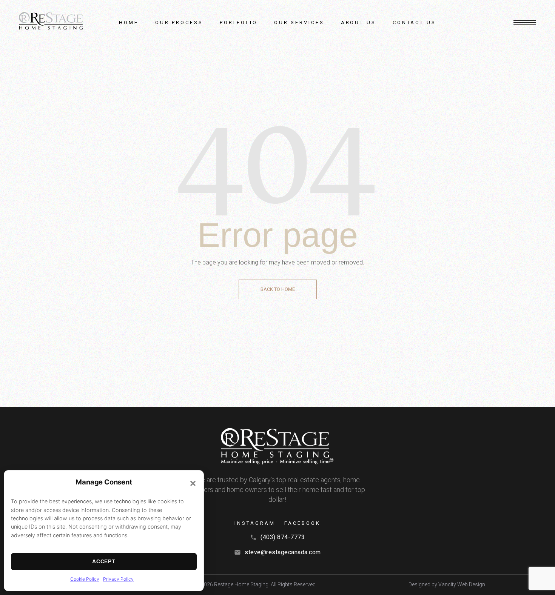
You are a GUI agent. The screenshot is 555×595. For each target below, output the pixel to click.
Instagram (254, 523)
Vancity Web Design (461, 584)
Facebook (302, 523)
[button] (193, 483)
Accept (103, 561)
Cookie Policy (84, 579)
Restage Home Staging (241, 584)
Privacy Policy (118, 579)
